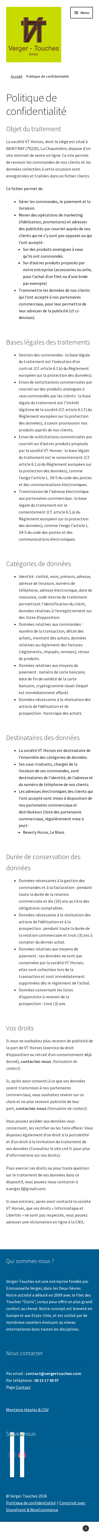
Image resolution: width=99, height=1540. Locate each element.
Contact (23, 1387)
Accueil (16, 76)
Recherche (49, 1531)
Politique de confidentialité (31, 1502)
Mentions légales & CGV (27, 1409)
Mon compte (16, 1531)
